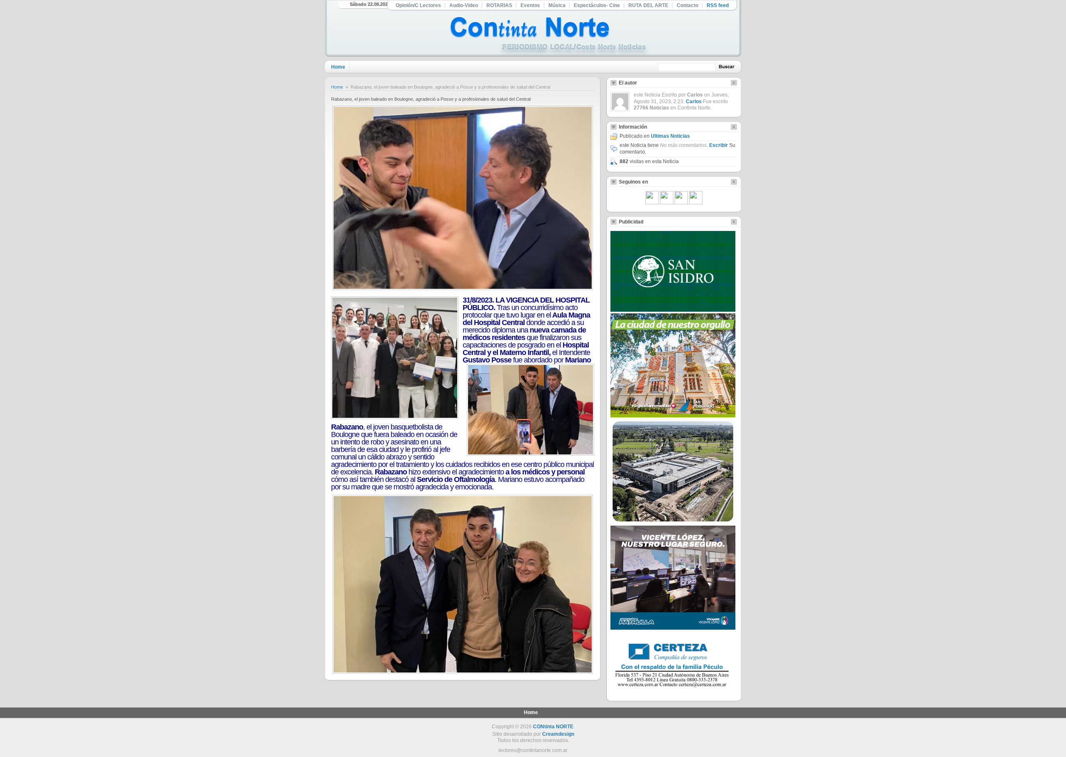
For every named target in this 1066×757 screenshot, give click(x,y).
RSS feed (718, 5)
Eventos (530, 5)
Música (556, 5)
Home (338, 67)
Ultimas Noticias (670, 136)
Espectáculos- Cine (597, 5)
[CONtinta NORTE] (549, 37)
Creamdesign (558, 734)
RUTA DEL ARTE (648, 5)
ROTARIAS (499, 5)
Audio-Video (463, 5)
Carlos (694, 101)
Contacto (687, 5)
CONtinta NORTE (553, 727)
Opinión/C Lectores (418, 5)
